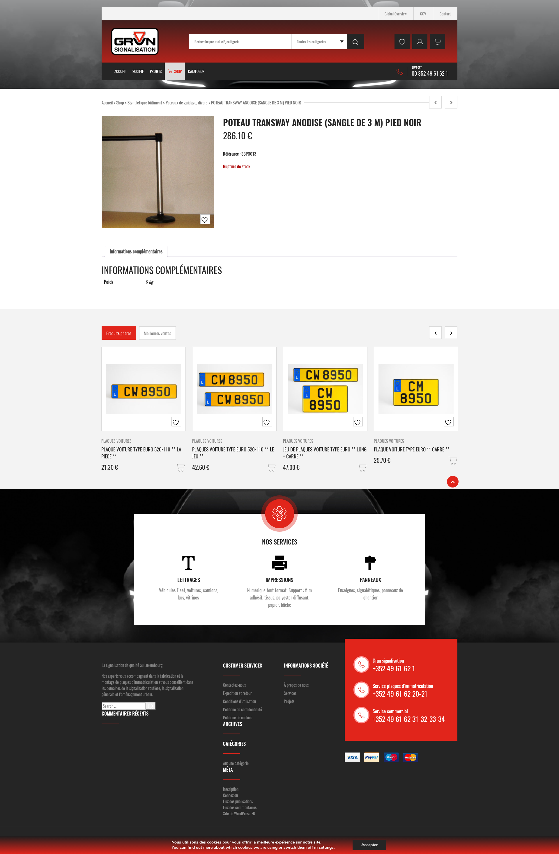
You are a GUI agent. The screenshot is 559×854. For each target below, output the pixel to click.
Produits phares (118, 333)
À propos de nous (296, 685)
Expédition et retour (237, 693)
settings (326, 847)
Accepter (369, 845)
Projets (156, 71)
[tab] (136, 251)
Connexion (230, 795)
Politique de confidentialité (242, 709)
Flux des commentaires (239, 807)
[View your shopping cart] (437, 41)
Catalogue (196, 71)
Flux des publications (238, 801)
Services (290, 693)
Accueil (120, 71)
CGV (423, 14)
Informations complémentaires (136, 251)
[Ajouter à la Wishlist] (205, 219)
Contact (445, 14)
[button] (181, 468)
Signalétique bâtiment (145, 102)
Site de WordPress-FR (239, 813)
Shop (120, 102)
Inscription (230, 789)
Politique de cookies (237, 717)
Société (138, 71)
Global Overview (396, 14)
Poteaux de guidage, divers (187, 102)
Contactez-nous (234, 685)
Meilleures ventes (157, 333)
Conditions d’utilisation (239, 701)
